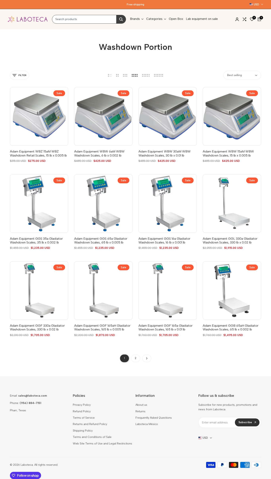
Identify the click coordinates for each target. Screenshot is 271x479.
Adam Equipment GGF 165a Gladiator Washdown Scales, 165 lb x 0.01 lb (165, 327)
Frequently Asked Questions (154, 417)
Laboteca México (147, 424)
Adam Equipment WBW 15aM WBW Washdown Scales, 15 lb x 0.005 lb (228, 153)
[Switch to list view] (110, 75)
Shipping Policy (83, 430)
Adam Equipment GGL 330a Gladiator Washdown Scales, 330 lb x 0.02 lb (230, 240)
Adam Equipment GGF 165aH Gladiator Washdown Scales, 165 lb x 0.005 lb (102, 327)
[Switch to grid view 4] (135, 75)
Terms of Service (84, 417)
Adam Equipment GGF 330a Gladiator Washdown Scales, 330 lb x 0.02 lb (37, 327)
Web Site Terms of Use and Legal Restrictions (102, 443)
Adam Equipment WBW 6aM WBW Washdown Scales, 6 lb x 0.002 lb (99, 153)
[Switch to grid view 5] (146, 75)
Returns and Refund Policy (90, 424)
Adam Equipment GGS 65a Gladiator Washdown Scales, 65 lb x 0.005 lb (100, 240)
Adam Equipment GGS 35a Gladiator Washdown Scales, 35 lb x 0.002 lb (36, 240)
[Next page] (146, 358)
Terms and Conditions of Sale (92, 437)
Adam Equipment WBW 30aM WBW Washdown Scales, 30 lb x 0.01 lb (164, 153)
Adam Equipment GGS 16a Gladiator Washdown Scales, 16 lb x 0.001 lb (164, 240)
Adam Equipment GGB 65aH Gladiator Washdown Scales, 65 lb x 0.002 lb (230, 327)
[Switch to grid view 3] (125, 75)
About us (141, 405)
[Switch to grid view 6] (158, 75)
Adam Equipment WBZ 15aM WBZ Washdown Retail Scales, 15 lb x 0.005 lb (38, 153)
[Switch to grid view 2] (117, 75)
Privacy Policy (82, 405)
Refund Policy (82, 411)
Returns (140, 411)
